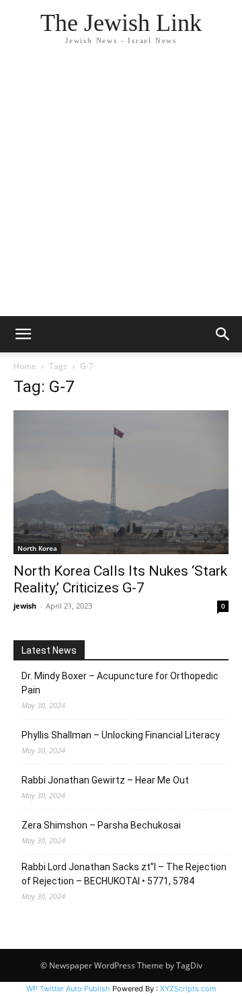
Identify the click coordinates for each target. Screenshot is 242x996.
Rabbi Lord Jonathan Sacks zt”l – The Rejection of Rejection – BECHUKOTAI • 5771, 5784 (124, 873)
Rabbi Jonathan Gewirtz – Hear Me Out (105, 780)
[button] (22, 334)
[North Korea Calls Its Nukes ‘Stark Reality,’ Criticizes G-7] (121, 482)
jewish (24, 606)
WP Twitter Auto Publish (68, 988)
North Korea (37, 548)
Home (24, 366)
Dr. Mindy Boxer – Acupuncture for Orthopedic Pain (120, 683)
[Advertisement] (121, 188)
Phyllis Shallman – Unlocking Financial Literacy (121, 735)
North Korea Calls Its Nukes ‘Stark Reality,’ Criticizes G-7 (120, 579)
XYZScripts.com (188, 988)
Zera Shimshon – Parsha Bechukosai (101, 825)
